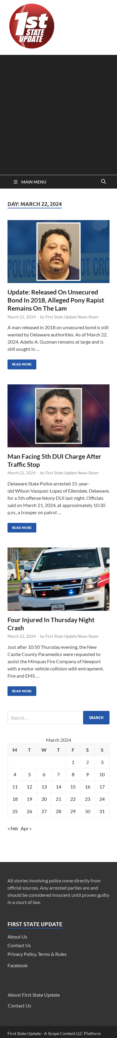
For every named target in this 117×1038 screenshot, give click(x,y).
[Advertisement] (58, 113)
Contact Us (19, 945)
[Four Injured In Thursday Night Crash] (59, 581)
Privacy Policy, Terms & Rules (37, 954)
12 (29, 786)
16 (87, 786)
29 (73, 811)
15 (73, 786)
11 (15, 786)
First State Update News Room (71, 317)
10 (102, 774)
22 (73, 799)
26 (29, 811)
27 (44, 811)
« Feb (13, 828)
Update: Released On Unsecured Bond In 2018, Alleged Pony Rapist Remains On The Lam (56, 300)
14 (58, 786)
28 (58, 811)
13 (44, 786)
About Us (17, 936)
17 (102, 786)
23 (87, 799)
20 (44, 799)
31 (102, 811)
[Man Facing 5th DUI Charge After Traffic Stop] (59, 418)
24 (102, 799)
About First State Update (34, 995)
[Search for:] (59, 717)
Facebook (18, 965)
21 (58, 799)
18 (15, 799)
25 (15, 811)
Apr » (26, 828)
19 (29, 799)
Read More (20, 362)
